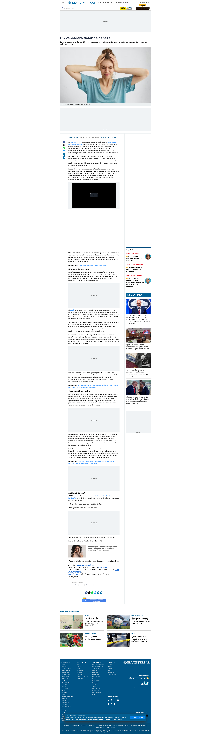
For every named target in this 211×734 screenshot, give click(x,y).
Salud (81, 584)
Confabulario (65, 702)
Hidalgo (110, 670)
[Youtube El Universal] (118, 700)
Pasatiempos (96, 688)
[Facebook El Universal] (111, 700)
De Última (80, 670)
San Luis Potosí (112, 674)
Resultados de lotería (96, 693)
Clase (78, 664)
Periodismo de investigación (65, 671)
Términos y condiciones (102, 727)
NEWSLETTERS (118, 2)
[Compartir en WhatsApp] (64, 148)
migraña (74, 584)
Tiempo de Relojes (82, 676)
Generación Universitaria (96, 675)
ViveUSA (94, 684)
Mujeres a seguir (66, 668)
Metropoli (64, 684)
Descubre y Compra (98, 664)
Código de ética (93, 725)
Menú (63, 712)
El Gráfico (95, 678)
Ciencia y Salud (73, 137)
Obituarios (95, 672)
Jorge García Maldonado (135, 264)
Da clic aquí (73, 574)
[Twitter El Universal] (114, 700)
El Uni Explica (65, 674)
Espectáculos (65, 698)
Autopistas (80, 674)
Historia (127, 725)
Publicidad (108, 725)
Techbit (63, 710)
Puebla (110, 668)
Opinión (130, 249)
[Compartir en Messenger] (64, 151)
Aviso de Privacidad (117, 725)
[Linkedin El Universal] (114, 704)
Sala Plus (102, 567)
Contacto (112, 727)
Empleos (95, 670)
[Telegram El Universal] (108, 700)
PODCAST (109, 2)
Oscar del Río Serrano (134, 276)
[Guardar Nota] (64, 157)
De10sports (95, 680)
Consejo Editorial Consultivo (79, 725)
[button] (143, 8)
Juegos (94, 686)
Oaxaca (110, 666)
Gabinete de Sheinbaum (65, 677)
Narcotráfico (65, 688)
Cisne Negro (80, 678)
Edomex (110, 664)
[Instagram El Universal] (108, 704)
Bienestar (89, 584)
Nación (63, 664)
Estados (63, 686)
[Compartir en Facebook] (64, 142)
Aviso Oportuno (96, 668)
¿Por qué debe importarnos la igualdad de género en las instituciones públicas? (135, 282)
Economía (64, 694)
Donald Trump (65, 682)
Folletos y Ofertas (97, 666)
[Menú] (63, 3)
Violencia (101, 725)
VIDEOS (104, 2)
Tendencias (64, 704)
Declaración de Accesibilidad (138, 725)
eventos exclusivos (85, 565)
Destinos (79, 672)
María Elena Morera (133, 253)
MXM (99, 2)
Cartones (64, 692)
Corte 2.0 (64, 666)
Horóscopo (95, 690)
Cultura (63, 700)
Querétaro (111, 672)
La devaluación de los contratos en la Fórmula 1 (134, 269)
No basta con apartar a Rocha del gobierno (134, 258)
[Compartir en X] (64, 145)
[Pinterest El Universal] (111, 704)
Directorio (67, 725)
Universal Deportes (67, 696)
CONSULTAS (126, 2)
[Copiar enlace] (64, 154)
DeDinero (95, 682)
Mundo (63, 680)
